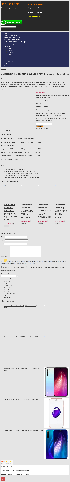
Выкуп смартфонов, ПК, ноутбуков (15, 42)
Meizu (6, 287)
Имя (2, 237)
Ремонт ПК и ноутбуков (12, 37)
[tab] (7, 130)
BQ (5, 283)
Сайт (2, 243)
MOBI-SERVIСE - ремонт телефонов (22, 4)
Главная (6, 33)
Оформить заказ (13, 59)
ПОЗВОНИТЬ (35, 16)
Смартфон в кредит (10, 44)
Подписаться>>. (36, 86)
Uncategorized (8, 293)
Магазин (7, 46)
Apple (9, 48)
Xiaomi (10, 57)
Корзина (10, 61)
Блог (5, 63)
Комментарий (5, 256)
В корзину (39, 126)
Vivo (5, 295)
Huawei (10, 50)
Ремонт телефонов (10, 35)
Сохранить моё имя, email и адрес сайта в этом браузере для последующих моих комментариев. (33, 267)
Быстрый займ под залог (12, 39)
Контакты (7, 65)
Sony (9, 54)
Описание (7, 130)
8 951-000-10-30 (46, 82)
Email (3, 240)
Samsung (10, 52)
